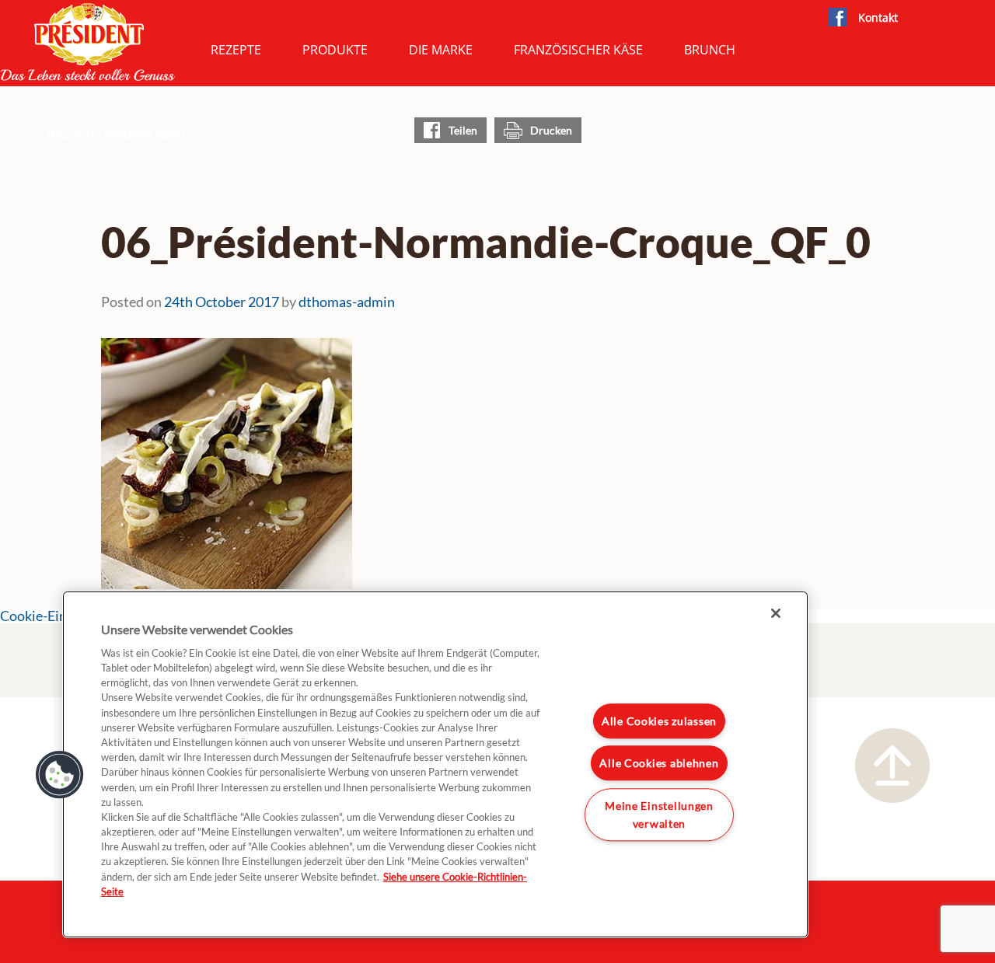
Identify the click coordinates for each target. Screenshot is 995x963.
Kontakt (878, 17)
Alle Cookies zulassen (659, 720)
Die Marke (441, 49)
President (88, 42)
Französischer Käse (578, 49)
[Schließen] (776, 613)
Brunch (709, 49)
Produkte (335, 49)
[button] (60, 775)
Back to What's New (116, 134)
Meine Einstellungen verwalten (659, 814)
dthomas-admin (346, 301)
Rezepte (236, 49)
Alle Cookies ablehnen (658, 762)
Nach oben (892, 765)
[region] (435, 764)
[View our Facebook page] (836, 18)
